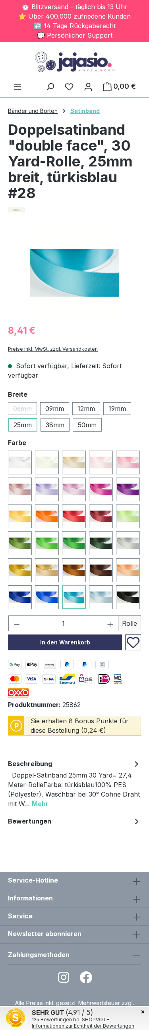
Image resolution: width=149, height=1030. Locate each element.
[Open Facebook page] (86, 979)
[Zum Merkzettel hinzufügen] (133, 642)
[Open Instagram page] (64, 979)
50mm (87, 425)
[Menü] (17, 86)
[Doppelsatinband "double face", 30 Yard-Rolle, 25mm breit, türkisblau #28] (74, 272)
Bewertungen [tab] (29, 821)
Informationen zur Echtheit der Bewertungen (83, 1026)
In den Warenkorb (65, 642)
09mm (54, 409)
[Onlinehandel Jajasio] (74, 209)
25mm (23, 425)
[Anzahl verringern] (16, 623)
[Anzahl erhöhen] (110, 623)
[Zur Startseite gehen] (74, 62)
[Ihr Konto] (88, 86)
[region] (74, 272)
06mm (25, 410)
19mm (117, 409)
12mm (86, 409)
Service (20, 916)
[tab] (74, 785)
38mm (55, 425)
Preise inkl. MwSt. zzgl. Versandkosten (53, 349)
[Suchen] (50, 86)
